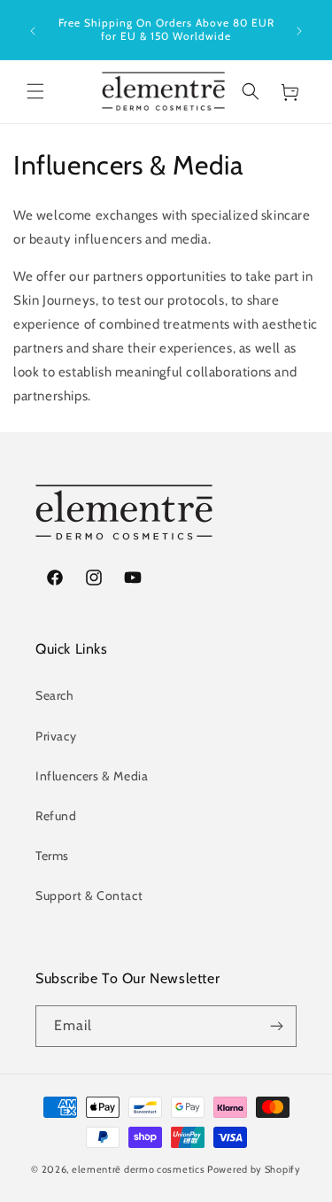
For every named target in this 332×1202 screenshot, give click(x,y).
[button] (35, 91)
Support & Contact (89, 895)
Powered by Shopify (254, 1169)
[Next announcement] (299, 29)
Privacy (55, 736)
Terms (52, 856)
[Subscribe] (276, 1026)
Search (54, 695)
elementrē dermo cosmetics (138, 1169)
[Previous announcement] (32, 29)
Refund (56, 816)
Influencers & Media (91, 776)
